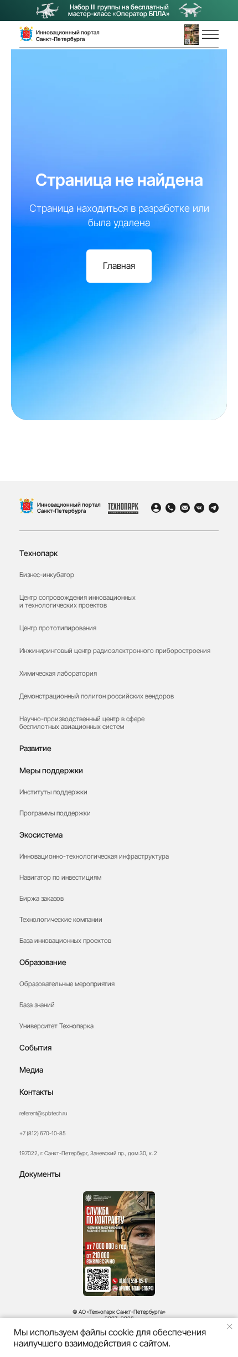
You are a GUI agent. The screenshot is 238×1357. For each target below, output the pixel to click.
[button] (191, 34)
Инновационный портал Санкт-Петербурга (69, 507)
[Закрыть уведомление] (229, 1326)
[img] (26, 505)
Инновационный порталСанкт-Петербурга (68, 35)
